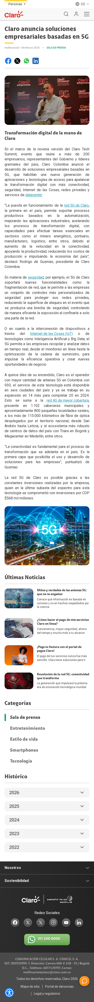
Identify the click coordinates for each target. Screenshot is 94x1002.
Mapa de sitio (30, 986)
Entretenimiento (27, 728)
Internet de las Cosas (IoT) (51, 333)
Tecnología (21, 761)
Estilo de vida (24, 739)
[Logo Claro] (14, 14)
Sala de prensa (25, 717)
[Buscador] (66, 14)
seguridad (36, 277)
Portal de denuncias (59, 986)
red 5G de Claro (76, 205)
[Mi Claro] (76, 14)
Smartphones (24, 750)
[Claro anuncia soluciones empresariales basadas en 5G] (8, 60)
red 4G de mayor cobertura (68, 400)
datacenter (33, 195)
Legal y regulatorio (47, 993)
